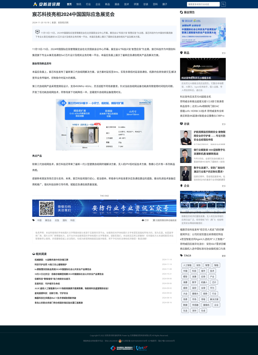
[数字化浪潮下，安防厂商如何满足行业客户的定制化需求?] (186, 173)
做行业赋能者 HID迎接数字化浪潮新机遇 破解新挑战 (209, 152)
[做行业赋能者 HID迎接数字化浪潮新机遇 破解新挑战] (186, 155)
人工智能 (187, 265)
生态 (185, 310)
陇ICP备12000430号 (166, 341)
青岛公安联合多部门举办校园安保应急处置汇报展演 (59, 303)
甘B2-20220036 (111, 341)
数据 (185, 304)
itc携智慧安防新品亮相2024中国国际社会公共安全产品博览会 (63, 269)
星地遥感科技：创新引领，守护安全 (51, 293)
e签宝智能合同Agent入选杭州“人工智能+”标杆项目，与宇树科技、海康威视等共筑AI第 (202, 239)
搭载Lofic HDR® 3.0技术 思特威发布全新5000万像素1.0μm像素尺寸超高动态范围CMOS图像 (202, 111)
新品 (107, 4)
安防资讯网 (109, 335)
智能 (216, 265)
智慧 (207, 265)
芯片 (214, 282)
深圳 (194, 310)
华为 (212, 287)
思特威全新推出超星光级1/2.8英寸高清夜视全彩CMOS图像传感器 (202, 101)
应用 (203, 276)
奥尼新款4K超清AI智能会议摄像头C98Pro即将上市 (202, 116)
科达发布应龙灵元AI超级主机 (195, 96)
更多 (224, 53)
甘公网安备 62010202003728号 (134, 341)
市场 (194, 299)
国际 (65, 220)
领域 (203, 299)
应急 (57, 220)
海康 (185, 282)
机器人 (204, 282)
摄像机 (206, 304)
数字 (194, 282)
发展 (194, 276)
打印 (147, 220)
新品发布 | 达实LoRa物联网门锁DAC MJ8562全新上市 (199, 106)
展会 (117, 4)
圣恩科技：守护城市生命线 (47, 284)
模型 (185, 276)
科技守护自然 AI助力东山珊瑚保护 (51, 264)
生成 (203, 310)
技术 (126, 4)
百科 (155, 4)
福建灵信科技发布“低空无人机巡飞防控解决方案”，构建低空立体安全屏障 (202, 229)
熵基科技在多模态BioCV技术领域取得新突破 (55, 298)
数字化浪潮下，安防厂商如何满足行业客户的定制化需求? (209, 170)
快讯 (78, 4)
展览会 (48, 220)
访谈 (145, 4)
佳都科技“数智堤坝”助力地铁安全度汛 (52, 279)
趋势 (205, 293)
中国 (39, 220)
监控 (194, 287)
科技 (72, 220)
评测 (136, 4)
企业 (98, 4)
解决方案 (214, 299)
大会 (185, 293)
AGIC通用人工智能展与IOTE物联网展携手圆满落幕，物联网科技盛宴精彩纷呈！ (72, 288)
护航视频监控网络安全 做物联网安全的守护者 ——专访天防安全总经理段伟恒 (209, 136)
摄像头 (195, 293)
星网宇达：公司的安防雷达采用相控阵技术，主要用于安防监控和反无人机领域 (201, 234)
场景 (185, 299)
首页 (69, 4)
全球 (203, 287)
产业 (212, 276)
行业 (88, 4)
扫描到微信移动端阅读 (166, 220)
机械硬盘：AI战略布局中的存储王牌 (51, 260)
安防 (198, 265)
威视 (185, 287)
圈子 (164, 4)
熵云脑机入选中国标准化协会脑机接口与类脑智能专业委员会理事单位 (202, 248)
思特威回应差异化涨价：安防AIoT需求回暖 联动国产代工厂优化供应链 (203, 244)
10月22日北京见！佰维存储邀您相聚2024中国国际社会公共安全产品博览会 (69, 274)
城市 (203, 270)
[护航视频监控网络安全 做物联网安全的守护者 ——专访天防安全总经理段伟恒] (186, 137)
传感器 (195, 304)
